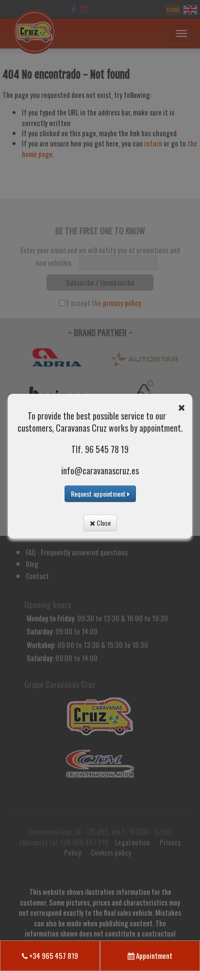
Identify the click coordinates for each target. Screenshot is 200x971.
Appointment (153, 955)
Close (103, 523)
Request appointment (99, 493)
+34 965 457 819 (53, 955)
